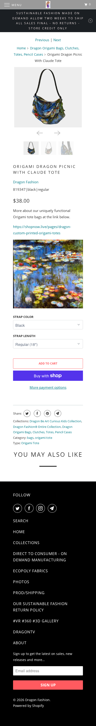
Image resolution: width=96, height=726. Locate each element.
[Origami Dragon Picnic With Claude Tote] (48, 97)
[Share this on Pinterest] (47, 413)
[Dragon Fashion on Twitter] (18, 508)
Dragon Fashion (25, 182)
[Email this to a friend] (57, 413)
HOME (19, 531)
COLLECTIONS (26, 542)
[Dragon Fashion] (48, 4)
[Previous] (39, 132)
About (20, 642)
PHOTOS (21, 581)
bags (30, 438)
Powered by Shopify (28, 705)
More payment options (48, 387)
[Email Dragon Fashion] (53, 508)
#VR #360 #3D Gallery (36, 621)
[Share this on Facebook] (37, 413)
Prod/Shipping (29, 592)
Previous (42, 39)
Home (21, 48)
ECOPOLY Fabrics (30, 570)
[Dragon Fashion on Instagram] (41, 508)
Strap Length (24, 336)
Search (20, 520)
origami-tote (43, 438)
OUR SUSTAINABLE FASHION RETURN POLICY (40, 607)
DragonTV (24, 631)
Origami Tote (30, 443)
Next (57, 39)
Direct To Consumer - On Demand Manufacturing (40, 556)
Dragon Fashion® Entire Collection (37, 427)
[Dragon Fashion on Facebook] (30, 508)
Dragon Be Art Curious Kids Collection (55, 421)
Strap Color (23, 317)
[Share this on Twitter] (26, 413)
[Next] (57, 132)
